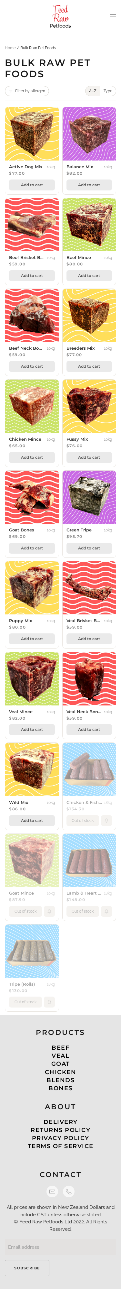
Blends (60, 1080)
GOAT (60, 1063)
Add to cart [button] (32, 184)
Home (10, 48)
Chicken (60, 1072)
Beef (60, 1047)
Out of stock (83, 820)
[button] (113, 16)
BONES (60, 1088)
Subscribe (27, 1268)
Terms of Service (61, 1146)
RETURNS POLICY (60, 1130)
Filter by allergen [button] (30, 91)
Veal (60, 1055)
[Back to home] (60, 16)
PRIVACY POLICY (60, 1138)
